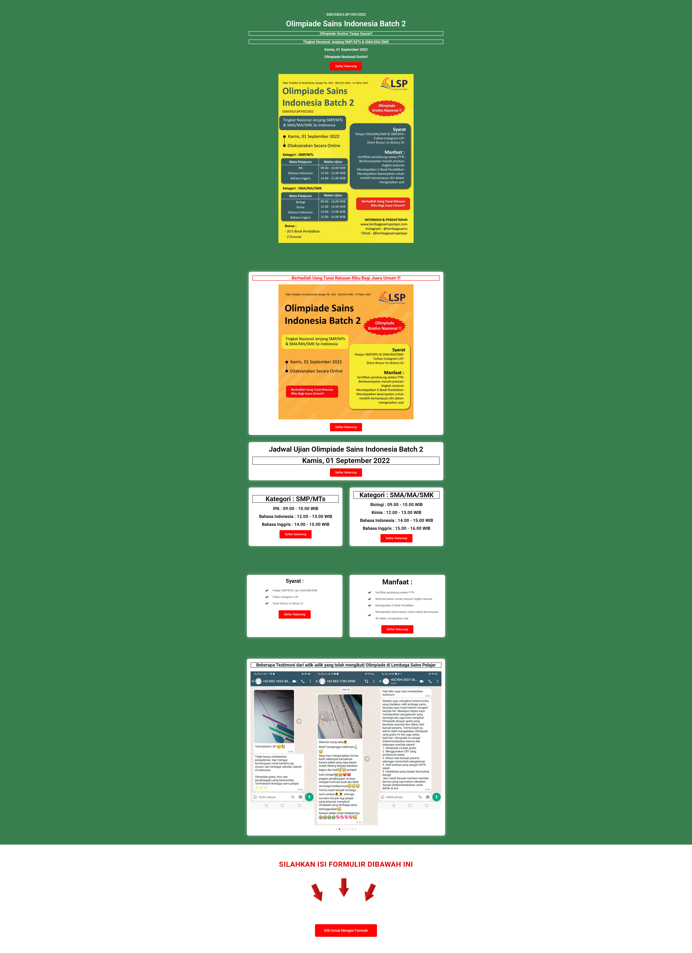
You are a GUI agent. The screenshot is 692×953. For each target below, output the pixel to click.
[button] (254, 749)
